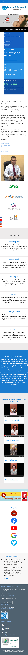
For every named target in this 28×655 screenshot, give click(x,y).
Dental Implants (7, 41)
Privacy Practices (8, 651)
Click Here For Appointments (14, 14)
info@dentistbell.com (9, 595)
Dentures (3, 153)
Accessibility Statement (18, 651)
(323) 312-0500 (15, 12)
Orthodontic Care (8, 42)
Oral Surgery (7, 44)
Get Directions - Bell (10, 74)
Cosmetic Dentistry (8, 40)
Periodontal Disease (6, 150)
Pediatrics (6, 45)
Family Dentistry (5, 151)
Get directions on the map (7, 608)
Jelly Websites (14, 653)
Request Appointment (10, 59)
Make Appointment (7, 602)
